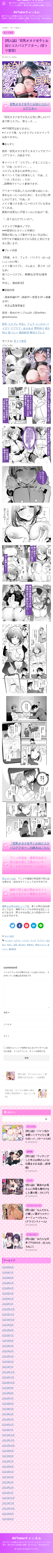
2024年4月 (8, 1414)
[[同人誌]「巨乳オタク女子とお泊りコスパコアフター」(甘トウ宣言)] (33, 925)
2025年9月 (8, 1324)
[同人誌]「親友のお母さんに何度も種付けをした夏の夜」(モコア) (37, 1189)
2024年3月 (8, 1419)
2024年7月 (8, 1398)
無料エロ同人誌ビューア (14, 906)
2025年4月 (8, 1351)
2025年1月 (7, 1366)
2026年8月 (8, 1267)
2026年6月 (8, 1277)
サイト (6, 1036)
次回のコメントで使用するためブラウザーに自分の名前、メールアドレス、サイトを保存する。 (26, 1049)
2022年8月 (8, 1519)
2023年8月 (8, 1456)
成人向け (22, 945)
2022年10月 (8, 1508)
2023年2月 (8, 1487)
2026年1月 (7, 1304)
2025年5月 (8, 1345)
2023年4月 (8, 1477)
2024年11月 (8, 1377)
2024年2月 (8, 1424)
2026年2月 (8, 1298)
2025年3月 (8, 1356)
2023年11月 (8, 1440)
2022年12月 (8, 1498)
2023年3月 (8, 1482)
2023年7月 (8, 1461)
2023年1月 (7, 1492)
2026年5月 (8, 1283)
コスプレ (17, 940)
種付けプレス (40, 945)
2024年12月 (8, 1372)
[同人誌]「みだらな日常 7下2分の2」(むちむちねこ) (38, 1242)
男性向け (30, 945)
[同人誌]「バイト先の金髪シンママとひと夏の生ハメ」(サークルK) (38, 1135)
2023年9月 (8, 1450)
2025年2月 (8, 1361)
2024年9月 (8, 1387)
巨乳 (15, 945)
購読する (11, 1112)
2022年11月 (8, 1503)
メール (7, 1024)
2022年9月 (8, 1513)
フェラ (33, 940)
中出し (9, 945)
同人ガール (7, 878)
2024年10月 (8, 1382)
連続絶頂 (12, 949)
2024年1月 (7, 1429)
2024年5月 (8, 1408)
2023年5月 (8, 1471)
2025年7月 (8, 1335)
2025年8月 (8, 1330)
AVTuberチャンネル (26, 12)
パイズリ (25, 940)
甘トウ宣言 (20, 341)
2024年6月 (8, 1403)
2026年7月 (8, 1272)
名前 (6, 1012)
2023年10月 (8, 1445)
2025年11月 (8, 1314)
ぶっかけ (8, 940)
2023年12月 (8, 1435)
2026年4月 (8, 1288)
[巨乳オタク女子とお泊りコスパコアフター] (26, 381)
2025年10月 (8, 1319)
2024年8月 (8, 1393)
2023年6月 (8, 1466)
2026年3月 (8, 1293)
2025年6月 (8, 1340)
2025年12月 (8, 1309)
